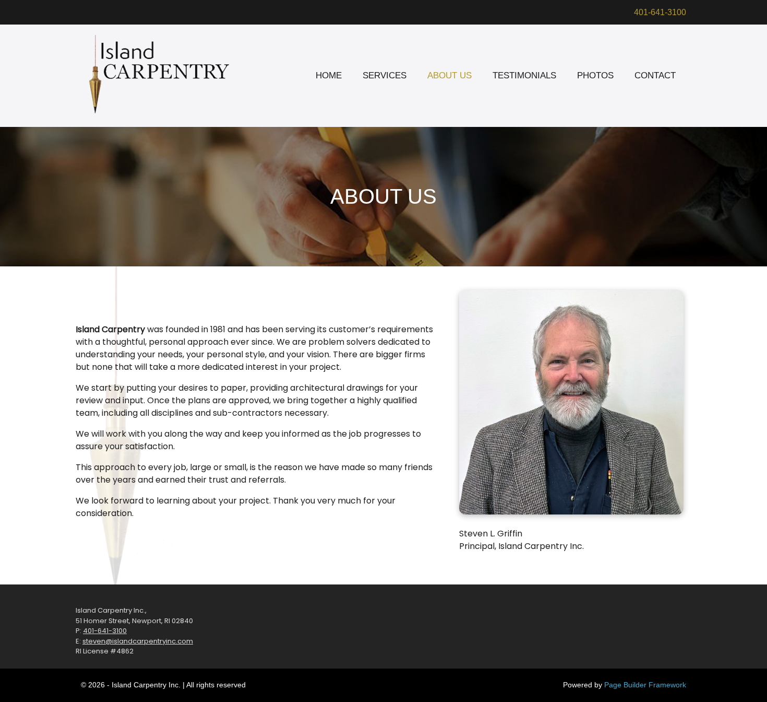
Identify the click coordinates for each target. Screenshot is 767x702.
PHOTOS (595, 75)
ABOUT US (449, 75)
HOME (329, 75)
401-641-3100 (660, 12)
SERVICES (384, 75)
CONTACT (655, 75)
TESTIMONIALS (524, 75)
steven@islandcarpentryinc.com (137, 641)
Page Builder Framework (645, 685)
